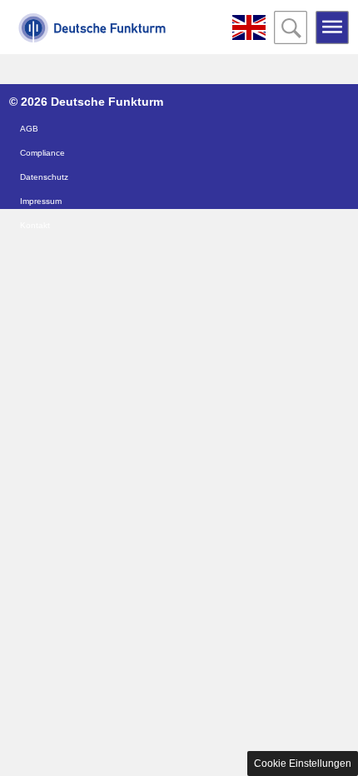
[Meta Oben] (92, 37)
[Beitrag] (249, 27)
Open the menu (332, 27)
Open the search (290, 27)
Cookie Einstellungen (302, 763)
